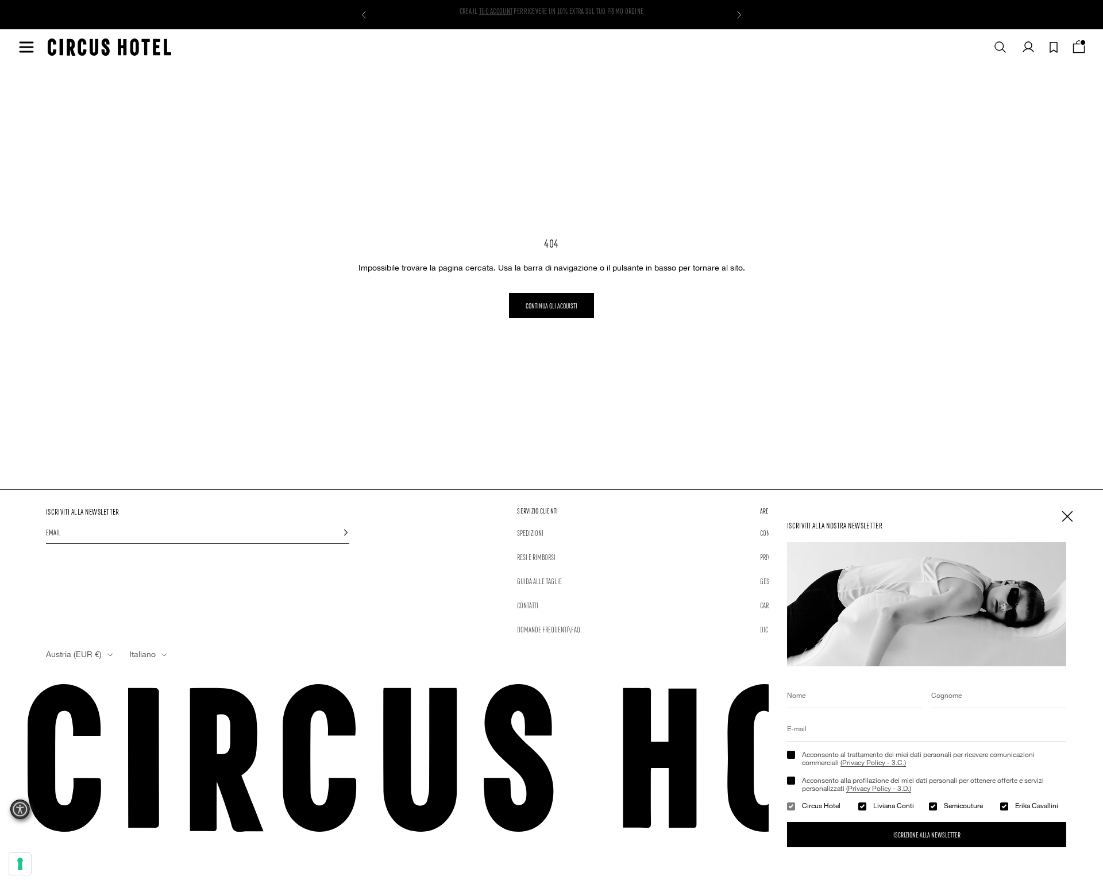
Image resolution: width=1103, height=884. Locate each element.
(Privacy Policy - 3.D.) (878, 789)
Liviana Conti (893, 806)
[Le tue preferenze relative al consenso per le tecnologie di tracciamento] (20, 864)
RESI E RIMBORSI (536, 556)
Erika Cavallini (1036, 806)
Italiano (142, 654)
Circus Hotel (821, 806)
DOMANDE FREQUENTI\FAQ (548, 629)
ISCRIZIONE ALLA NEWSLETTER (927, 834)
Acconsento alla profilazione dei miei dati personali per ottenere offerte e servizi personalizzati (923, 785)
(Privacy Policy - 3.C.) (873, 763)
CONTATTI (527, 604)
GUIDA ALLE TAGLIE (539, 580)
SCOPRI (487, 14)
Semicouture (963, 806)
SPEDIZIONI (530, 532)
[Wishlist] (1054, 47)
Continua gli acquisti (551, 305)
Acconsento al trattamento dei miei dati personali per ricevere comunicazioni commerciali (918, 759)
